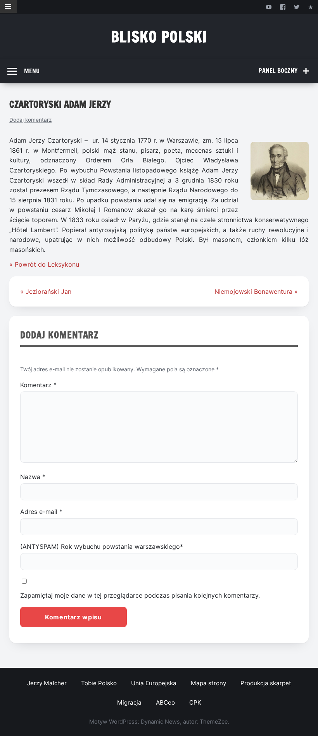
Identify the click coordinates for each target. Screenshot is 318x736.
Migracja (129, 702)
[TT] (297, 7)
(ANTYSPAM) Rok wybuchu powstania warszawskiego (101, 546)
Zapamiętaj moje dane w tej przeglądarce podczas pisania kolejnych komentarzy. (140, 595)
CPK (195, 702)
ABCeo (165, 702)
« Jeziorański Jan (45, 291)
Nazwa (32, 477)
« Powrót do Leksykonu (44, 264)
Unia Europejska (153, 683)
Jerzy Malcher (47, 683)
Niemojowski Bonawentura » (256, 291)
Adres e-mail (41, 511)
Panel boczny (278, 70)
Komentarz (38, 385)
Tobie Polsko (99, 683)
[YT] (268, 7)
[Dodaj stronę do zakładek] (311, 7)
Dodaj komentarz (30, 120)
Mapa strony (208, 683)
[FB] (282, 7)
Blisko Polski (159, 36)
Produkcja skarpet (265, 683)
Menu (32, 71)
